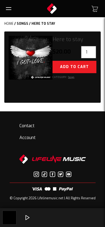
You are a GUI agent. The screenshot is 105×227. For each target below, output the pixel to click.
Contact (26, 126)
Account (27, 137)
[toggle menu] (9, 8)
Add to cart (74, 66)
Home (8, 24)
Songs (22, 24)
